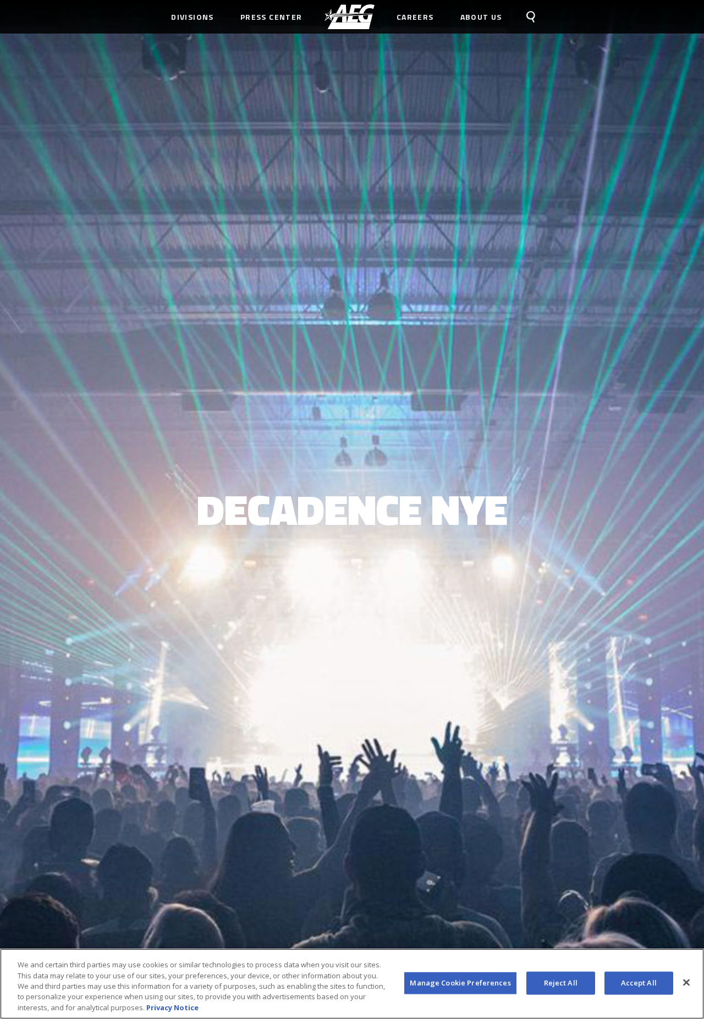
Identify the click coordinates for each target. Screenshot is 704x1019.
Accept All (639, 983)
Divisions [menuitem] (192, 17)
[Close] (686, 983)
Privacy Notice (172, 1007)
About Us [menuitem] (481, 17)
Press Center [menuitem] (271, 17)
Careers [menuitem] (415, 17)
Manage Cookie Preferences (460, 983)
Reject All (561, 983)
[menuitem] (349, 17)
